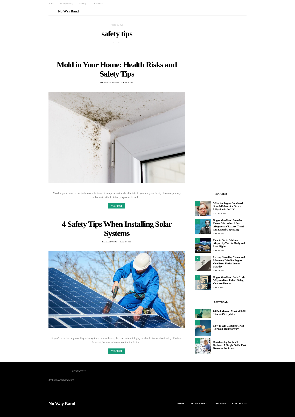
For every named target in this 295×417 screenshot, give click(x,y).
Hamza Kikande (109, 242)
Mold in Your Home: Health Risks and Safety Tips (117, 69)
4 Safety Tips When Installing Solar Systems (117, 228)
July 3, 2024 (128, 82)
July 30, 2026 (218, 234)
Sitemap (83, 3)
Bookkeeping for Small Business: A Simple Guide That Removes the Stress (229, 345)
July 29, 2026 (218, 251)
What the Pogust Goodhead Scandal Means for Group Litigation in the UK (228, 206)
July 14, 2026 (218, 271)
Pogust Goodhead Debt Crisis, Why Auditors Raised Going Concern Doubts (229, 280)
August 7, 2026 (220, 214)
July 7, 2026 (218, 288)
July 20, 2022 (125, 242)
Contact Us (98, 3)
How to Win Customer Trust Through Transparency (228, 327)
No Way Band (68, 11)
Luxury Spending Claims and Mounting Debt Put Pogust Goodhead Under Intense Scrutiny (229, 262)
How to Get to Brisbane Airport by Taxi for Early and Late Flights (229, 243)
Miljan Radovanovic (110, 82)
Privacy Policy (66, 3)
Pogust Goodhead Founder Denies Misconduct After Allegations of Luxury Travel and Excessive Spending (228, 225)
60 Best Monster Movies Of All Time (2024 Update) (229, 312)
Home (51, 3)
